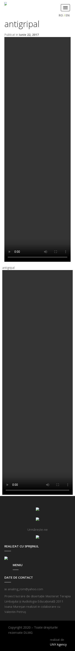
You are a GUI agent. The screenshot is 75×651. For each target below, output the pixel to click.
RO (61, 15)
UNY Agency (58, 644)
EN (68, 15)
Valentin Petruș (15, 612)
